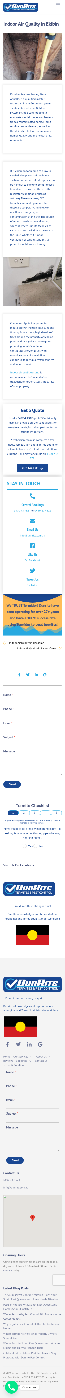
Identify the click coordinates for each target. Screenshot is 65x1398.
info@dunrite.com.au (32, 535)
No (41, 846)
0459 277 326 (42, 510)
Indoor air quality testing (24, 372)
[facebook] (19, 674)
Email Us (32, 529)
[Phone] (11, 1387)
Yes (30, 846)
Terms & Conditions (15, 1065)
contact (7, 1270)
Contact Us (30, 468)
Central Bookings (32, 504)
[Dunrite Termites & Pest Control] (20, 10)
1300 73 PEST (22, 510)
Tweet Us (32, 579)
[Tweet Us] (32, 571)
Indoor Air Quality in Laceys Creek (36, 648)
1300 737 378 (11, 1179)
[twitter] (27, 674)
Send (12, 784)
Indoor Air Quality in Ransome (26, 643)
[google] (44, 674)
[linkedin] (36, 674)
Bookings (21, 1060)
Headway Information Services (22, 1385)
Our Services (20, 1056)
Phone (8, 709)
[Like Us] (32, 546)
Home (6, 1056)
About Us (41, 1056)
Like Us (32, 554)
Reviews (8, 1060)
